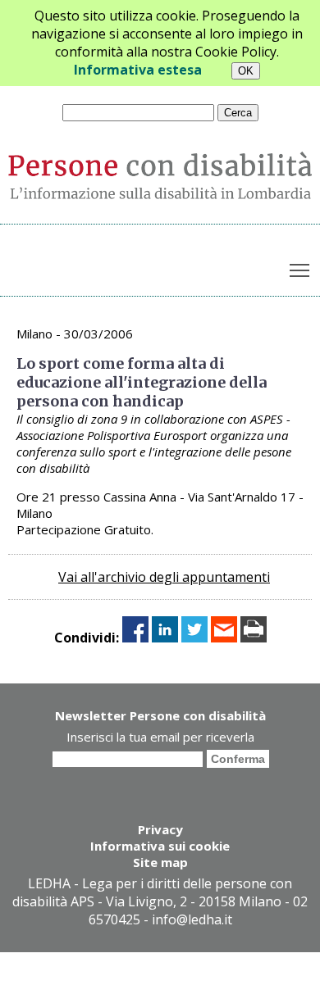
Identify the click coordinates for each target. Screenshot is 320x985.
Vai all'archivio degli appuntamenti (164, 577)
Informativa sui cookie (160, 845)
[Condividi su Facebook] (135, 638)
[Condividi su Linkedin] (165, 638)
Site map (160, 862)
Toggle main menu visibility (300, 270)
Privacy (160, 829)
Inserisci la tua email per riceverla (160, 737)
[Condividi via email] (224, 638)
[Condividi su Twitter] (194, 638)
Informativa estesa (138, 70)
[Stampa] (253, 638)
